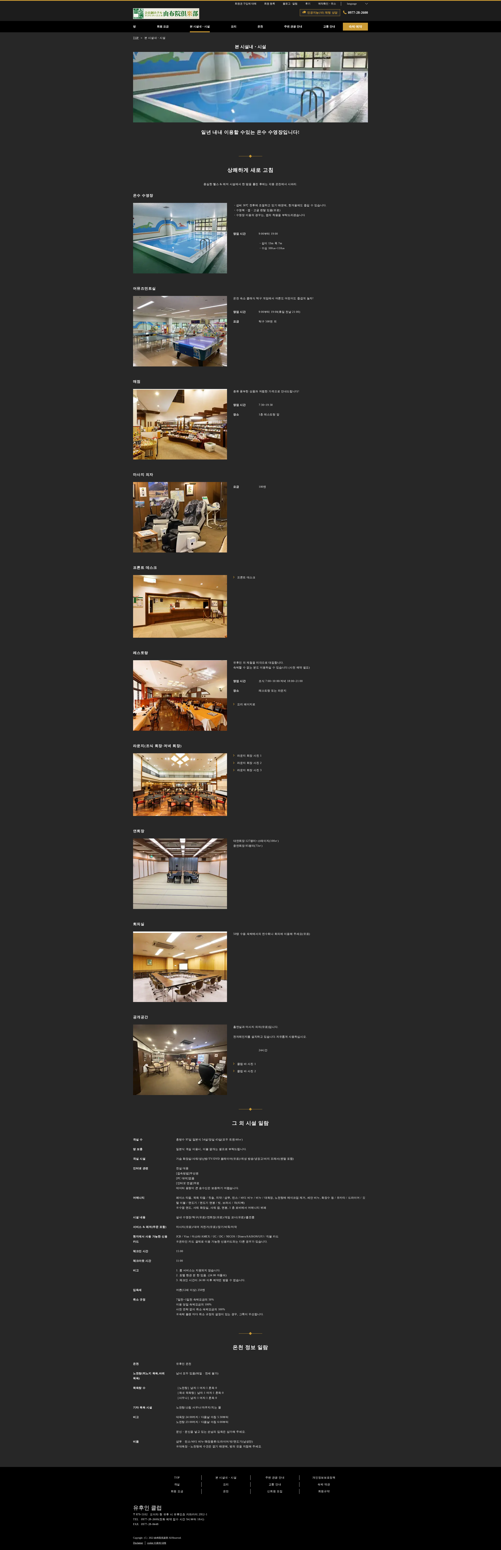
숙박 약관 (324, 1484)
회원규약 (324, 1491)
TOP (177, 1477)
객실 (177, 1484)
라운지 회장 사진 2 (249, 762)
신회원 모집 (274, 1491)
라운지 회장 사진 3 (249, 770)
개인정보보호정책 (323, 1477)
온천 (226, 1491)
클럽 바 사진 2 (246, 1071)
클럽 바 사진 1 (246, 1064)
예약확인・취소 (327, 3)
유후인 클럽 (147, 1508)
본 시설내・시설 (226, 1477)
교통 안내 (275, 1484)
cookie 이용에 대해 (156, 1543)
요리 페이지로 (246, 704)
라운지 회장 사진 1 (249, 755)
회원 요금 (177, 1491)
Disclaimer (138, 1543)
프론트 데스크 (246, 577)
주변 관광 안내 (275, 1477)
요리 (226, 1484)
